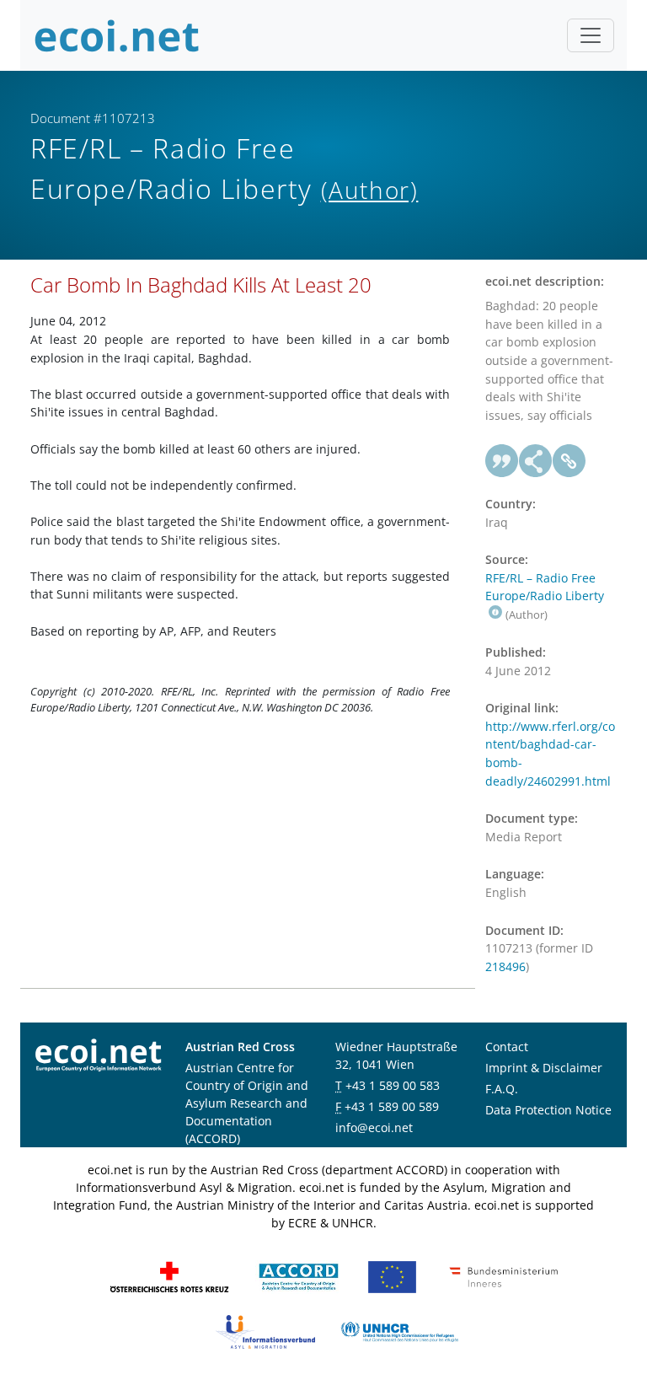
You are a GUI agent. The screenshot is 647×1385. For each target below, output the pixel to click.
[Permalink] (569, 461)
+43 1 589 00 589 (392, 1106)
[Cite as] (502, 461)
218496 (505, 966)
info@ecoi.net (374, 1127)
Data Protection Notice (548, 1110)
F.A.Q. (501, 1089)
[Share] (536, 461)
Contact (506, 1047)
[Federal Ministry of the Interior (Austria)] (503, 1276)
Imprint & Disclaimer (543, 1068)
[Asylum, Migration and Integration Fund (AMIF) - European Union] (392, 1276)
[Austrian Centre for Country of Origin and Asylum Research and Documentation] (298, 1276)
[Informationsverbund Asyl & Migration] (265, 1331)
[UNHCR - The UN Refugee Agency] (399, 1331)
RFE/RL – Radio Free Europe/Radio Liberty (544, 587)
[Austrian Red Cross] (169, 1276)
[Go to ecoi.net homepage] (117, 35)
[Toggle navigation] (590, 35)
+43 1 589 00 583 (392, 1085)
